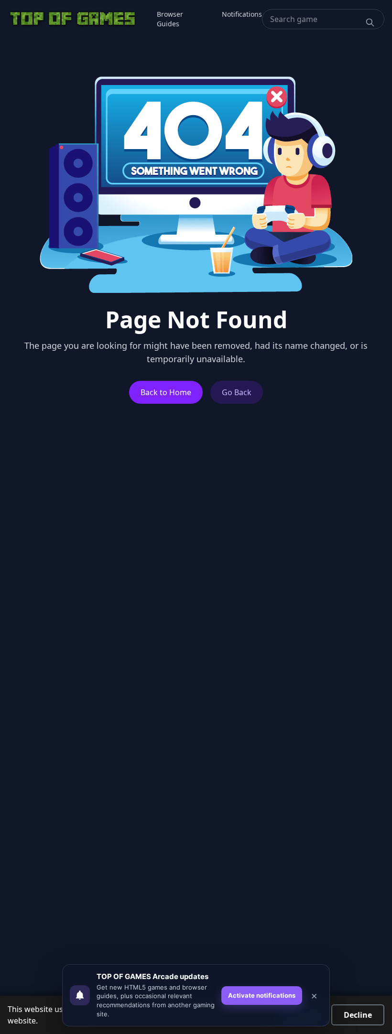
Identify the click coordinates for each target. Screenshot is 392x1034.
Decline (358, 1015)
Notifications (242, 14)
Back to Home (166, 392)
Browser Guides (170, 19)
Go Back (236, 392)
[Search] (370, 22)
